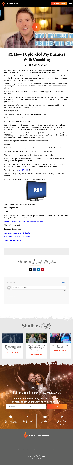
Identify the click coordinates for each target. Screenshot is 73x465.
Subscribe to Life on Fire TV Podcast (17, 237)
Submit (57, 406)
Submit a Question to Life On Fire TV (17, 233)
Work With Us (19, 444)
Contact (62, 444)
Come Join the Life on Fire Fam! (10, 422)
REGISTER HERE (24, 170)
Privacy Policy (51, 450)
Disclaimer (42, 450)
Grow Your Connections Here (62, 423)
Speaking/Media (51, 444)
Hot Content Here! (28, 422)
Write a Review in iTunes (13, 240)
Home (3, 444)
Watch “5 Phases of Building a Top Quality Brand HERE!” (24, 221)
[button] (30, 269)
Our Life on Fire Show (45, 422)
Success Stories (32, 444)
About (10, 444)
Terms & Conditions (32, 450)
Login (64, 282)
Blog (41, 444)
